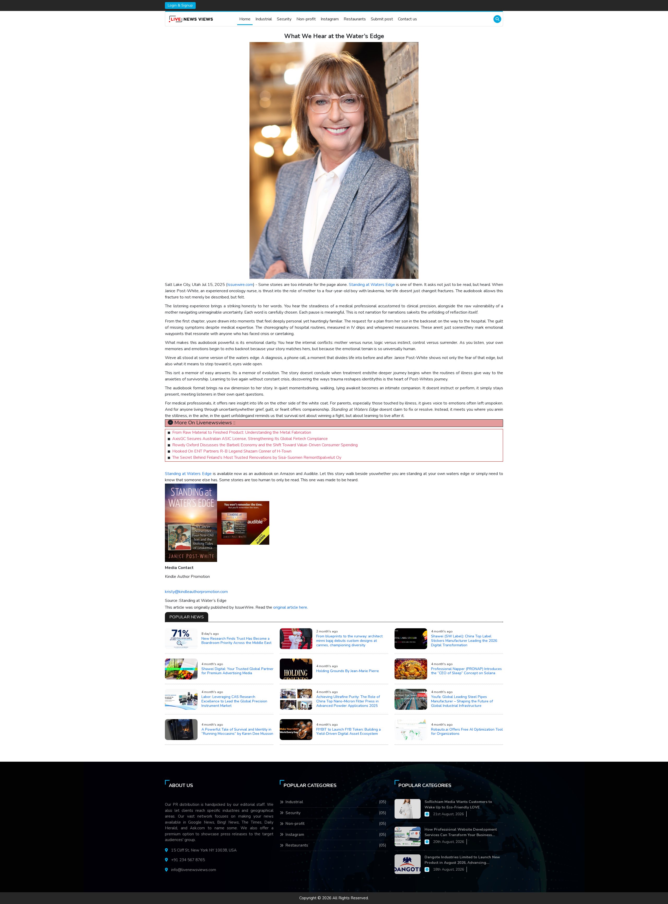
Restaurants (355, 19)
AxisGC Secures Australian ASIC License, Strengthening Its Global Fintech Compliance (250, 439)
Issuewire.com (240, 284)
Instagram (330, 19)
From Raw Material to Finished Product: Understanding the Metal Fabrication (241, 432)
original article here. (290, 607)
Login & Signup (180, 5)
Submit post (382, 19)
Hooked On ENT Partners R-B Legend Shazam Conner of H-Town (231, 451)
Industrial (263, 19)
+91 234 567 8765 (188, 859)
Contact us (407, 19)
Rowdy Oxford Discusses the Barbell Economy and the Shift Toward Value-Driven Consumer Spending (265, 445)
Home (244, 19)
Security (284, 19)
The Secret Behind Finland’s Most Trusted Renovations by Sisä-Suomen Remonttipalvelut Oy (256, 457)
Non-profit (306, 19)
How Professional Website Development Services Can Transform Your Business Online (461, 832)
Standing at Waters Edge (372, 284)
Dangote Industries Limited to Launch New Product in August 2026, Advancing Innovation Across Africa (462, 860)
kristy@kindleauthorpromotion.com (196, 592)
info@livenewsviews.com (193, 869)
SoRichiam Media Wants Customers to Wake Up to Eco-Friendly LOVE (458, 804)
